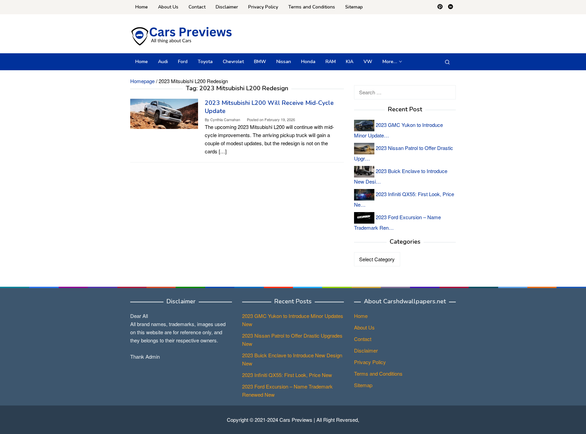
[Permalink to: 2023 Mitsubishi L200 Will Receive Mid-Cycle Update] (164, 113)
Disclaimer (366, 350)
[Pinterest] (440, 7)
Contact (362, 338)
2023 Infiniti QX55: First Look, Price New (287, 374)
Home (361, 315)
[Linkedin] (450, 7)
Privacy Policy (370, 361)
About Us (364, 327)
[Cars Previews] (181, 35)
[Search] (447, 61)
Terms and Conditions (378, 373)
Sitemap (363, 385)
